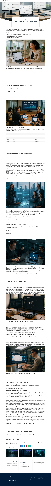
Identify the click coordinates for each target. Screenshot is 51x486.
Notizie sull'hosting (41, 0)
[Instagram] (10, 480)
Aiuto (19, 0)
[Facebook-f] (12, 480)
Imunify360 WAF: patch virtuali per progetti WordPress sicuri (38, 460)
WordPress (28, 0)
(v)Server (33, 0)
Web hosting (23, 0)
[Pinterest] (15, 480)
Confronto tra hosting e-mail (19, 146)
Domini (36, 0)
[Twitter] (9, 480)
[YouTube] (13, 480)
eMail (25, 19)
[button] (21, 446)
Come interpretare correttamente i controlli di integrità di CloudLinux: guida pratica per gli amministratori (25, 461)
